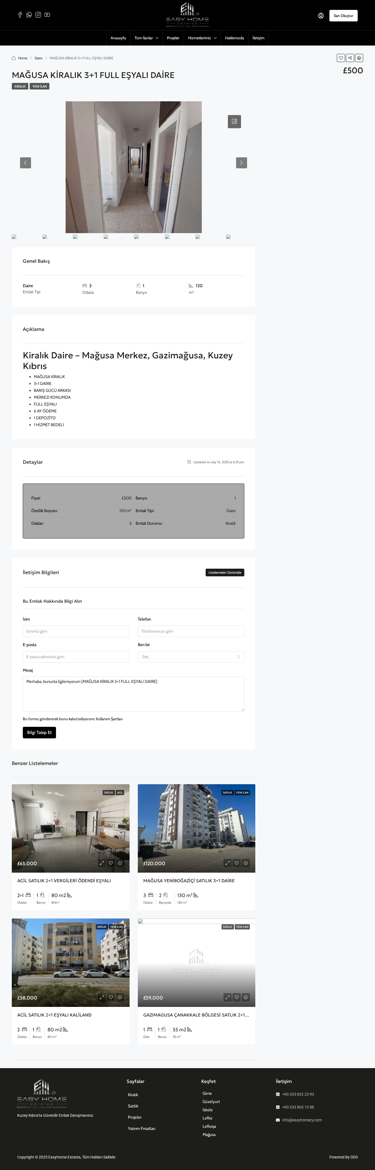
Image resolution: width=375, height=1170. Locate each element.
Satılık (109, 792)
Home (22, 58)
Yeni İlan (39, 86)
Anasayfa (118, 37)
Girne (207, 1093)
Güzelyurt (211, 1101)
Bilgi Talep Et (39, 732)
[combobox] (191, 657)
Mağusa (209, 1134)
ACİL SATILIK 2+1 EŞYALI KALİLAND (54, 1015)
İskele (208, 1109)
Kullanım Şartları (109, 718)
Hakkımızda (234, 37)
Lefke (207, 1118)
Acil (120, 792)
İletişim (258, 37)
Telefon (144, 619)
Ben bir (144, 644)
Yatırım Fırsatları (141, 1128)
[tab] (234, 121)
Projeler (173, 37)
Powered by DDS (343, 1157)
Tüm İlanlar (144, 37)
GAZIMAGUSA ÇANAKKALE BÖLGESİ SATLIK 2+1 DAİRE (201, 1015)
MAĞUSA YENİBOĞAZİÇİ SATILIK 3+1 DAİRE (189, 880)
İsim (26, 619)
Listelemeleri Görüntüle (225, 572)
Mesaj (28, 670)
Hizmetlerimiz (199, 37)
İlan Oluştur (343, 15)
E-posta (29, 644)
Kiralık (20, 86)
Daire (39, 58)
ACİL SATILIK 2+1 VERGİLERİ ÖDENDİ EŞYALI (64, 880)
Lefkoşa (209, 1126)
